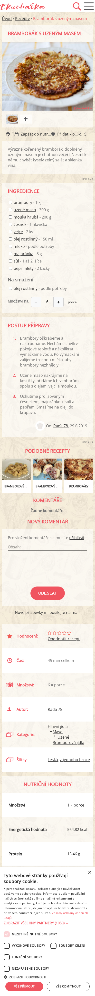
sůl (16, 261)
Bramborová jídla (68, 742)
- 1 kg (28, 202)
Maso (58, 731)
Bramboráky (78, 486)
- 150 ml (33, 239)
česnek (20, 224)
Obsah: (14, 547)
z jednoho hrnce (75, 759)
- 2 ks (23, 231)
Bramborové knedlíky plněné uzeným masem (49, 486)
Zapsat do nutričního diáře (45, 134)
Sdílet (89, 134)
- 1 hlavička (30, 224)
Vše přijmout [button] (24, 986)
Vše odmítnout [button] (68, 986)
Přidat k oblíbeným (74, 134)
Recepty (22, 18)
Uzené (63, 737)
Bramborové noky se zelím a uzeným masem (17, 486)
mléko (19, 246)
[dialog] (47, 931)
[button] (47, 923)
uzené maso (25, 209)
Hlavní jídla (58, 726)
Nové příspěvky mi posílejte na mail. (47, 612)
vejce (18, 231)
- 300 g (31, 209)
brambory (23, 202)
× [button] (89, 872)
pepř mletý (24, 268)
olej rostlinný (26, 239)
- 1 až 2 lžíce (28, 261)
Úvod (7, 18)
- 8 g (28, 253)
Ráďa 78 (60, 426)
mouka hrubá (26, 217)
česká (53, 759)
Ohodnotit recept (64, 638)
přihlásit (76, 537)
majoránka (23, 253)
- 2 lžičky (32, 268)
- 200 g (32, 217)
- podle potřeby (34, 246)
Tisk (15, 134)
